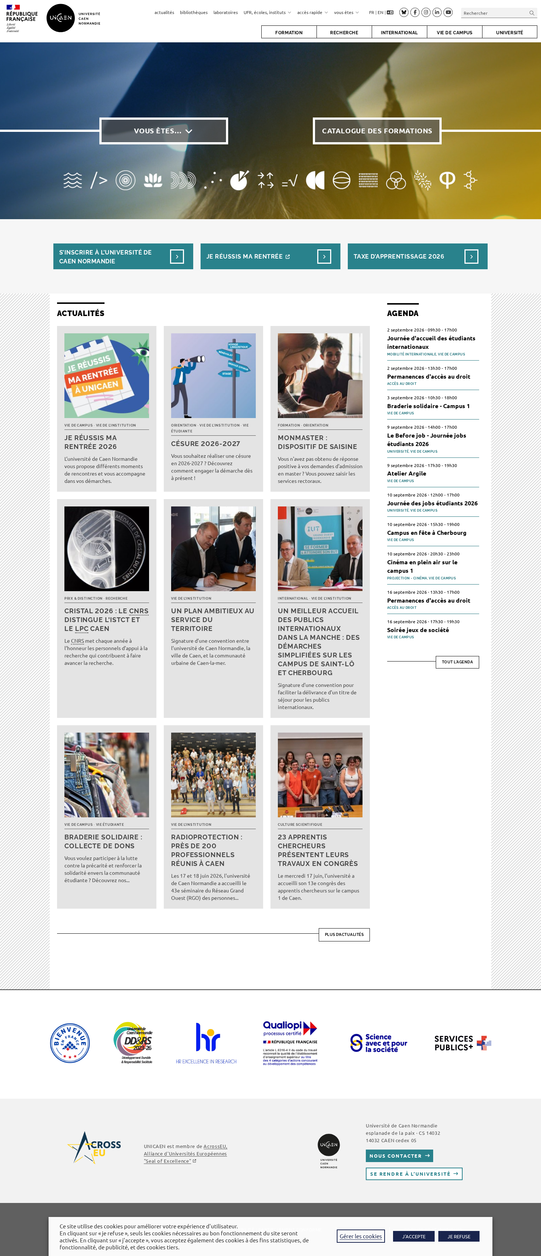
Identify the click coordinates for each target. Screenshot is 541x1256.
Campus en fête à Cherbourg (427, 532)
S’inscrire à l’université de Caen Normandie (105, 257)
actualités (164, 12)
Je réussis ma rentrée (244, 256)
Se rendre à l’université (410, 1174)
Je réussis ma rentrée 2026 (90, 442)
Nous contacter (395, 1155)
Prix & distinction (83, 598)
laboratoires (225, 12)
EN (380, 12)
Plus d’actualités (344, 935)
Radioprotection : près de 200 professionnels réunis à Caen (207, 850)
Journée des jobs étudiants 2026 (432, 503)
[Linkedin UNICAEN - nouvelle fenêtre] (437, 12)
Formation (289, 425)
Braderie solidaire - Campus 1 (428, 406)
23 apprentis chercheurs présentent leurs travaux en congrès (318, 850)
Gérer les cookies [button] (361, 1235)
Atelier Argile (406, 473)
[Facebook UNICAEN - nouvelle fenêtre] (415, 12)
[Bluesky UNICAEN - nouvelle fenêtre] (404, 12)
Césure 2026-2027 (205, 444)
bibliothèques (194, 12)
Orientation (184, 425)
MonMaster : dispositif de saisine (317, 442)
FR (371, 12)
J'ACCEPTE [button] (413, 1236)
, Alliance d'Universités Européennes (185, 1153)
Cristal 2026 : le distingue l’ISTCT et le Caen (106, 619)
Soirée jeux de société (418, 630)
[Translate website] (390, 12)
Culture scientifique (300, 825)
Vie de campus (78, 425)
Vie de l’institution (116, 425)
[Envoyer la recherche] (532, 13)
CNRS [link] (139, 611)
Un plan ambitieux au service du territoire (213, 619)
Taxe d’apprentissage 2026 (399, 256)
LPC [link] (82, 628)
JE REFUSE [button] (459, 1236)
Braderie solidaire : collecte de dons (103, 841)
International (293, 598)
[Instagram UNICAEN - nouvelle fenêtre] (426, 12)
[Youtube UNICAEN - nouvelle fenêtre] (448, 12)
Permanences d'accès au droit (428, 376)
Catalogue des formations (377, 130)
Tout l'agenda (457, 662)
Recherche (116, 598)
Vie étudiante (110, 825)
